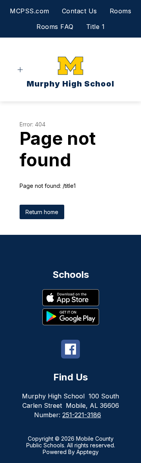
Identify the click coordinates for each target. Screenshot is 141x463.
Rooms (121, 11)
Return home (41, 212)
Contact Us (79, 11)
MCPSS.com (29, 11)
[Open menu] (20, 69)
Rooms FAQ (55, 27)
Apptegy (87, 452)
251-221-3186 (81, 415)
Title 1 (95, 27)
